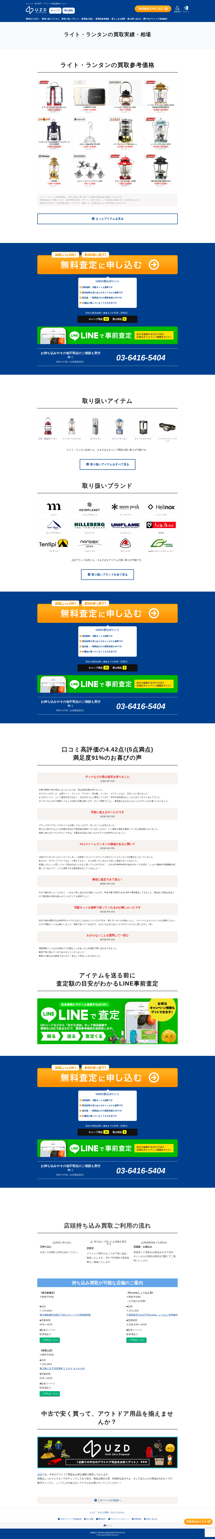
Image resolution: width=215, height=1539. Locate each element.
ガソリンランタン (119, 439)
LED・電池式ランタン (47, 439)
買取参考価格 (103, 19)
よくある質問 (119, 19)
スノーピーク (125, 515)
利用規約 (137, 1519)
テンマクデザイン (53, 533)
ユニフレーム (125, 533)
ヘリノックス (161, 515)
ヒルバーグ (89, 533)
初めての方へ (33, 19)
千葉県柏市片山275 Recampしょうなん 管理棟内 (152, 1315)
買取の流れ (88, 19)
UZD (39, 1474)
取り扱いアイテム (51, 19)
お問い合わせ (135, 19)
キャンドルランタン (143, 439)
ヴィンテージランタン (71, 439)
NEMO (161, 533)
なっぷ (109, 1525)
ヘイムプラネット (89, 515)
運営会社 (102, 1519)
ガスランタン (95, 439)
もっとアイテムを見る (109, 218)
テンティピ (54, 551)
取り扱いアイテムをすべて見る (109, 464)
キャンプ (55, 10)
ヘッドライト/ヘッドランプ (167, 440)
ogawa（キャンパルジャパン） (161, 551)
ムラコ (54, 515)
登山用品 (68, 10)
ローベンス (125, 551)
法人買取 (90, 1519)
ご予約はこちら (50, 1340)
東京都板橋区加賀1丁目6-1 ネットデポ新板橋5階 (65, 1315)
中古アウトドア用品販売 (156, 19)
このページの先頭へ (109, 1500)
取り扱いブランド (71, 19)
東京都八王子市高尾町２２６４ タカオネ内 (62, 1368)
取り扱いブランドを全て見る (109, 574)
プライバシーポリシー (119, 1519)
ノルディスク (89, 551)
